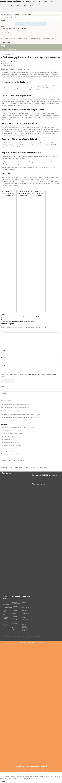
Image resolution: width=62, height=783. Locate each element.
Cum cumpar (25, 607)
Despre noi (6, 604)
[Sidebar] (2, 774)
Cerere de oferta (5, 625)
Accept (3, 781)
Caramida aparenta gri (15, 607)
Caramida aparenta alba (16, 602)
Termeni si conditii (5, 611)
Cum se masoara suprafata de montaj (25, 613)
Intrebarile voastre (5, 617)
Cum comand (25, 605)
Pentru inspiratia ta (25, 618)
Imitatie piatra (16, 632)
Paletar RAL (25, 622)
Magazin (24, 602)
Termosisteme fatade (16, 628)
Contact (5, 621)
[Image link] (16, 533)
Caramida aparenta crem (14, 623)
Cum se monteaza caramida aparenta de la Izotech (25, 627)
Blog (4, 614)
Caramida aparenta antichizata (15, 618)
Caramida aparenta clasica (14, 612)
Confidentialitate (7, 607)
